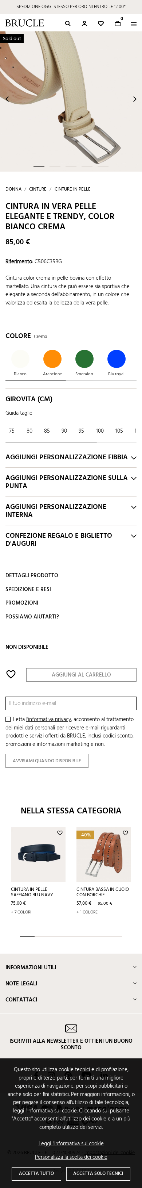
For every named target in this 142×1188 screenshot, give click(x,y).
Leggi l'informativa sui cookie (71, 1144)
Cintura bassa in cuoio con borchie (102, 892)
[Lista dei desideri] (101, 23)
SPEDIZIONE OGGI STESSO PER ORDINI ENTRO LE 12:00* (71, 7)
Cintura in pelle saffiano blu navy (32, 892)
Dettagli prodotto (31, 575)
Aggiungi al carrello (81, 675)
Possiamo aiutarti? (32, 617)
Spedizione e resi (28, 589)
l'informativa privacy (48, 719)
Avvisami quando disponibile (47, 761)
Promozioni (21, 603)
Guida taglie (18, 413)
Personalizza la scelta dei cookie (71, 1157)
